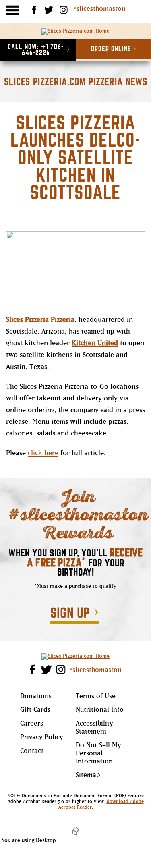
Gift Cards (35, 710)
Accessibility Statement (94, 728)
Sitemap (88, 775)
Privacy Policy (41, 738)
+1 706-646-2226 (36, 50)
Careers (31, 724)
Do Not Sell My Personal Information (98, 754)
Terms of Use (96, 697)
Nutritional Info (100, 713)
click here (43, 453)
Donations (36, 697)
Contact (31, 751)
